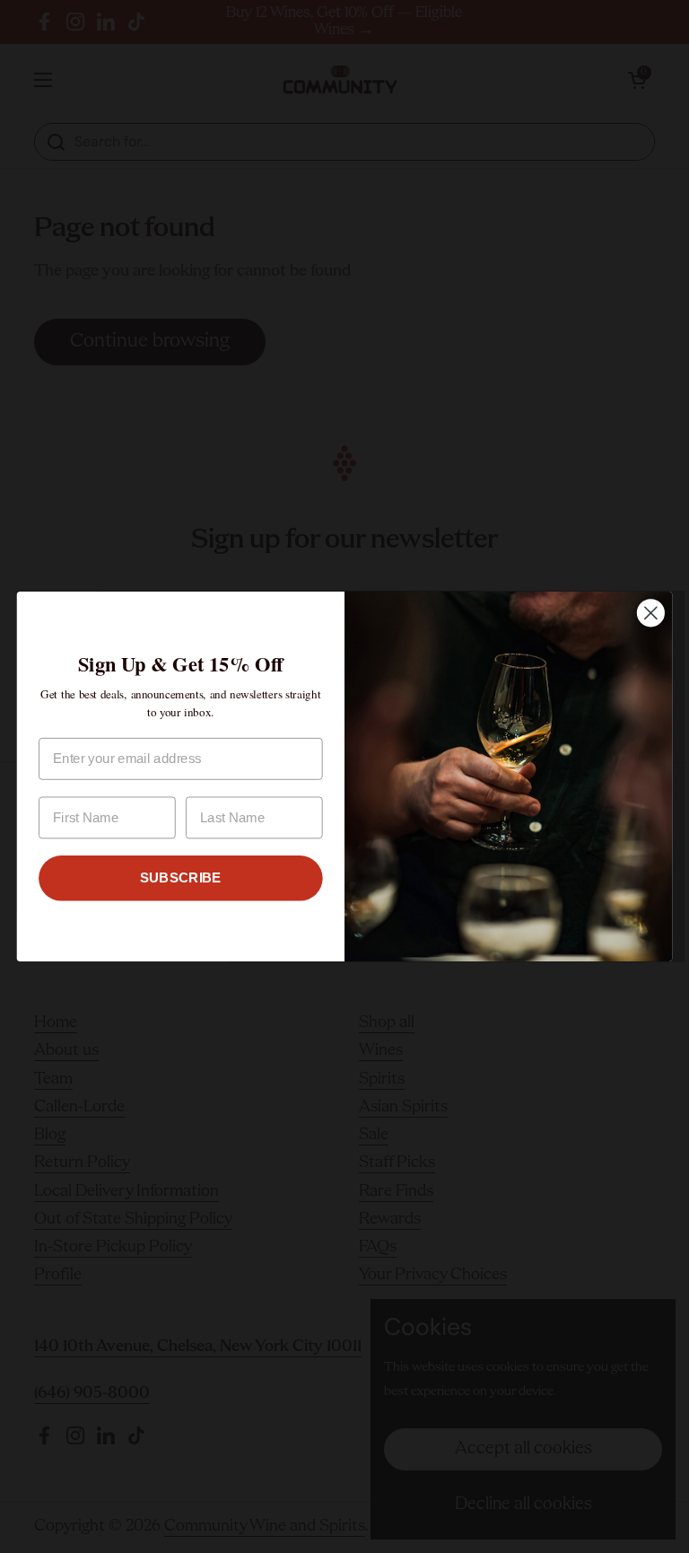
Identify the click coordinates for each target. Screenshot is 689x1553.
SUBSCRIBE (181, 878)
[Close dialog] (651, 612)
